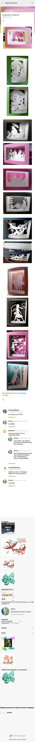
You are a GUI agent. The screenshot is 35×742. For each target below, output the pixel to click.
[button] (3, 21)
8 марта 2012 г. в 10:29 (25, 438)
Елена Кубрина (13, 410)
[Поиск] (32, 3)
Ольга (10, 421)
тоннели (5, 395)
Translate (16, 623)
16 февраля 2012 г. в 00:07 (20, 421)
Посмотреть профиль (17, 614)
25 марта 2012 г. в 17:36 (19, 480)
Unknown (11, 430)
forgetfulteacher (14, 467)
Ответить (11, 417)
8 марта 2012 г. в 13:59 (25, 450)
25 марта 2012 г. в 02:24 (15, 469)
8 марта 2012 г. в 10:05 (21, 430)
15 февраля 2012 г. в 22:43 (16, 411)
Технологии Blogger (18, 736)
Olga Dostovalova (11, 3)
